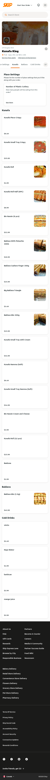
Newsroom (29, 658)
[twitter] (5, 761)
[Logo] (8, 5)
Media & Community (33, 643)
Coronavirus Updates (10, 740)
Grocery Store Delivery (12, 688)
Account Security (9, 734)
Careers (28, 638)
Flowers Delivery (10, 683)
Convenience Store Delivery (15, 678)
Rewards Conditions (10, 745)
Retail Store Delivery (12, 673)
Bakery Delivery (9, 668)
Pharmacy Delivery (11, 698)
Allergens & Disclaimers (27, 58)
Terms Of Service (9, 712)
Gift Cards (7, 638)
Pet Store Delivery (10, 693)
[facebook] (12, 761)
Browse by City (9, 653)
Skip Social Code (9, 723)
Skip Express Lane (10, 648)
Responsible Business (12, 658)
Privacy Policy (8, 717)
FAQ (4, 634)
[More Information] (46, 49)
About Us (7, 629)
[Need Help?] (38, 5)
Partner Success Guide (34, 648)
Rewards (6, 643)
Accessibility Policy (10, 728)
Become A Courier (32, 634)
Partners (28, 629)
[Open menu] (45, 5)
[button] (15, 64)
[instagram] (20, 761)
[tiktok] (27, 761)
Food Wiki (29, 653)
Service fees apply (9, 58)
